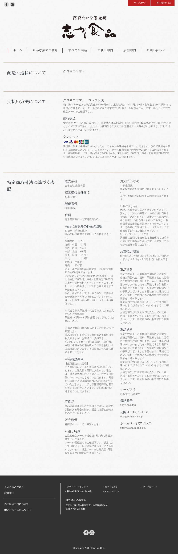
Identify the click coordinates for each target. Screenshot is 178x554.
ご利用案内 (105, 50)
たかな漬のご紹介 (45, 50)
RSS (107, 491)
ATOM (116, 491)
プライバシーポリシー (77, 487)
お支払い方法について (16, 504)
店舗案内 (129, 50)
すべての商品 (77, 50)
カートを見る (111, 487)
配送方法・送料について (17, 510)
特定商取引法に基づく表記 (79, 491)
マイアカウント (141, 3)
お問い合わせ (155, 50)
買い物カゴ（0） (164, 3)
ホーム (17, 50)
